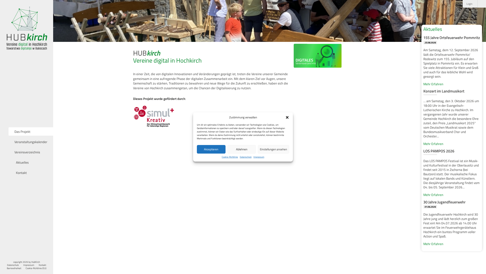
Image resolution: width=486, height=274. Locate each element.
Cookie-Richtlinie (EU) (36, 268)
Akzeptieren (211, 149)
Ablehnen (241, 149)
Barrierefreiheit (14, 268)
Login (469, 4)
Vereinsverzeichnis (27, 152)
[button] (287, 117)
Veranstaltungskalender (30, 141)
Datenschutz (246, 157)
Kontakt (21, 172)
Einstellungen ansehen (273, 149)
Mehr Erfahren (433, 84)
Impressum (258, 157)
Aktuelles (22, 162)
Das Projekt (22, 131)
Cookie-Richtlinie (230, 157)
